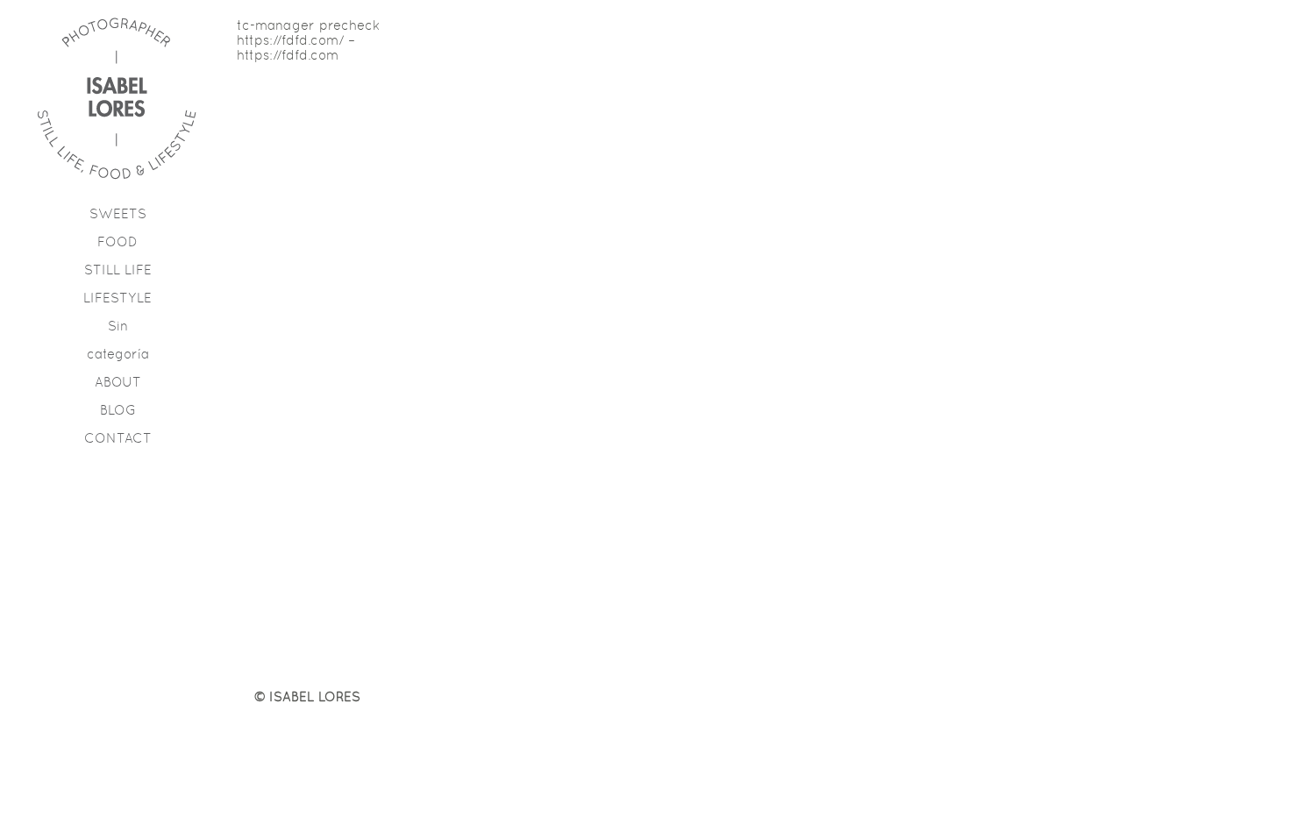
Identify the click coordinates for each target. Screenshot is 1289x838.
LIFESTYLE (117, 297)
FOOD (117, 241)
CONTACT (118, 437)
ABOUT (118, 381)
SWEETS (117, 213)
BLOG (118, 409)
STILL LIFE (118, 269)
